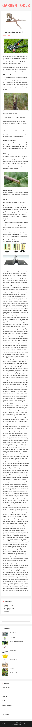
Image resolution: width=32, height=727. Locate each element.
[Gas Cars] (8, 669)
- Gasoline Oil (6, 611)
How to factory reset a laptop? (14, 583)
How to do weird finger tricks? (15, 574)
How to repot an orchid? (17, 512)
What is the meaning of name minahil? (15, 553)
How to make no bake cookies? (18, 477)
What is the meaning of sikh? (17, 540)
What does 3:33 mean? (18, 567)
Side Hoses (4, 696)
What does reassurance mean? (12, 482)
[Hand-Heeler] (8, 638)
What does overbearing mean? (18, 437)
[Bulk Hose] (8, 656)
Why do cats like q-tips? (22, 474)
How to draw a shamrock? (15, 333)
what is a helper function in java (18, 308)
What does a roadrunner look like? (15, 291)
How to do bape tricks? (12, 340)
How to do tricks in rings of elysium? (20, 292)
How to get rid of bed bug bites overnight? (18, 505)
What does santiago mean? (9, 449)
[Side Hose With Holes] (10, 665)
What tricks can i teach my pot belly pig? (12, 549)
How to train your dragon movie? (13, 504)
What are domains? (20, 417)
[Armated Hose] (9, 652)
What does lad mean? (17, 368)
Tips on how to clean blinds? (9, 352)
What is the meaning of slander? (10, 563)
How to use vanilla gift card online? (15, 375)
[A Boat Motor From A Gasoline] (12, 643)
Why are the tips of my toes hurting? (16, 271)
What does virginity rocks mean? (18, 569)
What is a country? (7, 287)
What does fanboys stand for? (20, 396)
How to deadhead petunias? (18, 379)
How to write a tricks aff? (14, 481)
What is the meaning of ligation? (18, 548)
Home (19, 724)
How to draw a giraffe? (16, 402)
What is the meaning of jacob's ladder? (12, 294)
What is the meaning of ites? (19, 500)
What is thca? (20, 570)
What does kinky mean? (8, 491)
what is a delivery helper (8, 386)
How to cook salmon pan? (14, 511)
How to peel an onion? (18, 312)
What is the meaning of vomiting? (19, 350)
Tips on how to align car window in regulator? (17, 493)
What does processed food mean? (16, 301)
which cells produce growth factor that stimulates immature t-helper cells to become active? (14, 400)
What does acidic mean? (15, 488)
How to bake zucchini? (13, 497)
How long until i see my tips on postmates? (13, 533)
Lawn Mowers (5, 714)
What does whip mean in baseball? (11, 507)
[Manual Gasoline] (9, 660)
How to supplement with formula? (11, 537)
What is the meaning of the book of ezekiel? (13, 495)
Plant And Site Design (7, 705)
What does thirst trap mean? (19, 359)
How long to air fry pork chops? (10, 326)
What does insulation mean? (13, 544)
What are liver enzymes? (12, 565)
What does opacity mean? (20, 447)
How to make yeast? (21, 449)
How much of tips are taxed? (18, 516)
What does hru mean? (15, 356)
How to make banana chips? (17, 322)
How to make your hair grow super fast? (19, 451)
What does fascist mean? (20, 382)
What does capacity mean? (9, 453)
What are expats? (17, 558)
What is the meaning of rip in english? (15, 365)
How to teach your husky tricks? (20, 384)
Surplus (4, 700)
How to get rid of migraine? (15, 349)
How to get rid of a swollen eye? (17, 445)
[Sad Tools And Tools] (10, 674)
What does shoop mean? (22, 352)
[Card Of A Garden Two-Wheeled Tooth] (14, 647)
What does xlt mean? (17, 310)
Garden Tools (6, 35)
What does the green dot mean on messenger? (14, 342)
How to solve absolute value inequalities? (17, 579)
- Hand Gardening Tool (8, 608)
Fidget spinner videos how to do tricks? (19, 438)
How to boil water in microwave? (20, 324)
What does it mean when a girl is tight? (14, 433)
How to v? (13, 556)
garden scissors (11, 77)
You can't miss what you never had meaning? (13, 329)
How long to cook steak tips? (12, 409)
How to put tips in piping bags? (14, 407)
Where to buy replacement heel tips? (16, 465)
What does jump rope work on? (21, 489)
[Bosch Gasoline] (9, 634)
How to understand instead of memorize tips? (17, 460)
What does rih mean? (23, 340)
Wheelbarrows (5, 691)
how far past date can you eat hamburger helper (14, 414)
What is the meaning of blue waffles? (18, 535)
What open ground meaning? (21, 590)
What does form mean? (13, 336)
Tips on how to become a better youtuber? (18, 305)
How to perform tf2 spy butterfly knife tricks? (17, 277)
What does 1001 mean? (8, 306)
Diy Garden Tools (6, 687)
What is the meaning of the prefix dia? (17, 472)
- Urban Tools (6, 606)
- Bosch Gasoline (7, 609)
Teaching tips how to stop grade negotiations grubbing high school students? (15, 514)
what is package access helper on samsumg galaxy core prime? (14, 551)
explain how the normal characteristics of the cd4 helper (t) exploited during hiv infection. (15, 358)
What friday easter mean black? (19, 562)
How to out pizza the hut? (16, 314)
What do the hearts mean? (21, 280)
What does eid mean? (17, 284)
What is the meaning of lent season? (15, 391)
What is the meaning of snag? (21, 532)
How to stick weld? (21, 444)
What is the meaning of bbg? (9, 278)
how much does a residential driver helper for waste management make (14, 366)
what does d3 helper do (8, 354)
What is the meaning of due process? (18, 285)
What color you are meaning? (16, 486)
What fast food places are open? (10, 440)
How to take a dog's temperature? (20, 370)
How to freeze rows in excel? (16, 468)
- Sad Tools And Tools (8, 605)
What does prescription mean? (15, 387)
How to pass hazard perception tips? (15, 560)
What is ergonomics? (13, 442)
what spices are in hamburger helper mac (12, 461)
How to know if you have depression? (11, 282)
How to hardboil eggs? (22, 328)
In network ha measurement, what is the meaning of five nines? (15, 405)
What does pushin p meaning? (12, 588)
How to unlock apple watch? (16, 430)
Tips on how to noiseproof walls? (19, 403)
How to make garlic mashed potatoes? (12, 372)
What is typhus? (17, 273)
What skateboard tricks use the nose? (17, 423)
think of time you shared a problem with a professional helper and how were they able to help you (16, 523)
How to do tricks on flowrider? (17, 377)
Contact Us (14, 724)
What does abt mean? (8, 398)
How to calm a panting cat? (18, 555)
